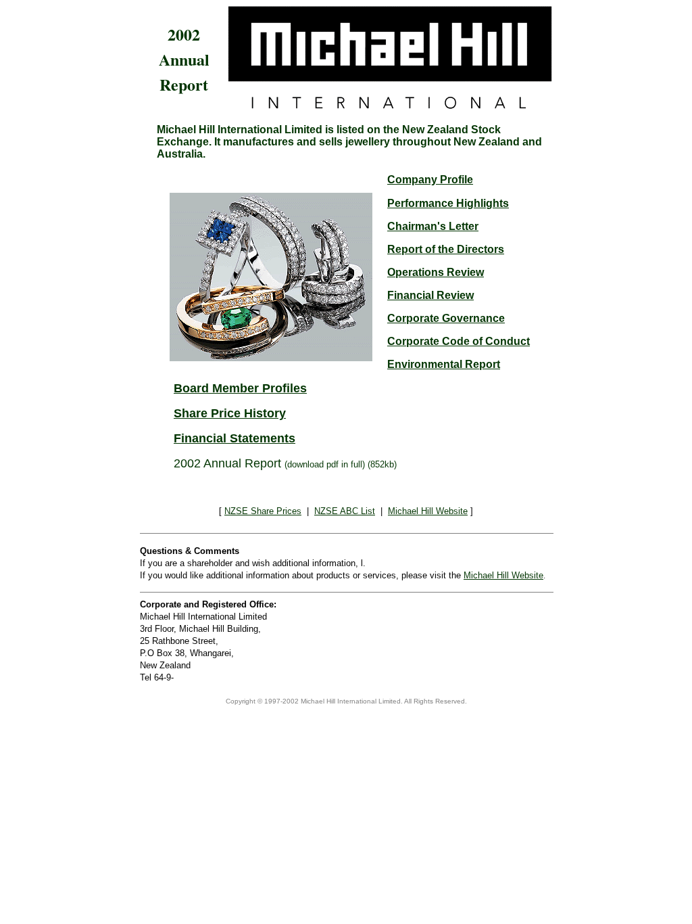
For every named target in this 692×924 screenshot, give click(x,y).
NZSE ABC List (344, 511)
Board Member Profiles (240, 388)
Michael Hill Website (428, 511)
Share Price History (230, 413)
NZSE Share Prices (262, 511)
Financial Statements (234, 438)
